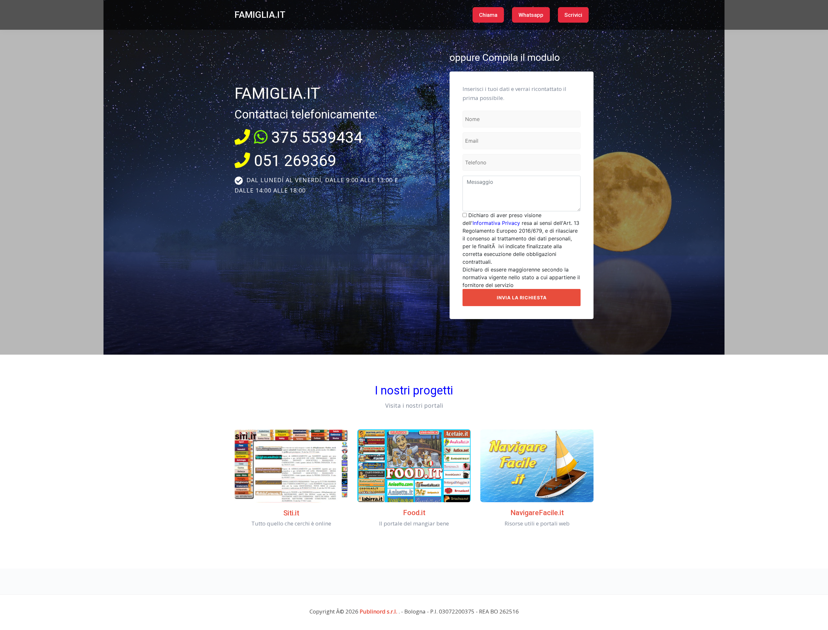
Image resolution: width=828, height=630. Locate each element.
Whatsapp (530, 15)
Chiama (488, 15)
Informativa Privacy (496, 223)
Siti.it (291, 513)
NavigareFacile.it (537, 513)
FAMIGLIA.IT (259, 14)
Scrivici (573, 15)
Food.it (414, 513)
